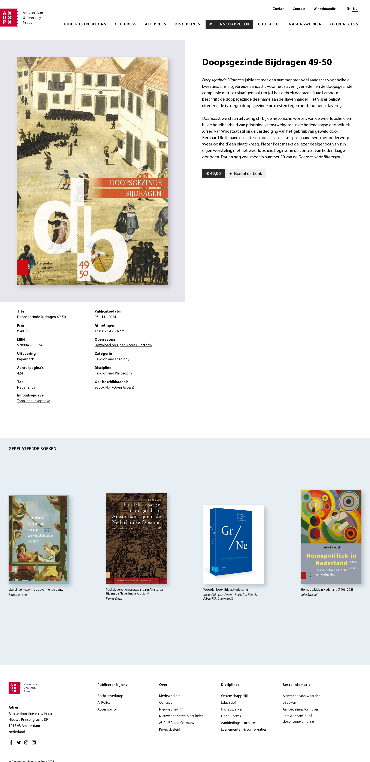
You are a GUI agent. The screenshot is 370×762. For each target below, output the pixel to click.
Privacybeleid (169, 729)
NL (355, 9)
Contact (299, 9)
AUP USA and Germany (176, 723)
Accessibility (107, 709)
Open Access (344, 24)
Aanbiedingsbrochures (238, 723)
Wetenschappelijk (229, 24)
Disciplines (187, 24)
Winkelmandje (325, 9)
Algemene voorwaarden (302, 696)
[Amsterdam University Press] (21, 18)
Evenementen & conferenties (244, 729)
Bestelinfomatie (297, 685)
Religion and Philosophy (113, 373)
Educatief (269, 24)
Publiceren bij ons (85, 24)
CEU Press (126, 24)
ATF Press (156, 24)
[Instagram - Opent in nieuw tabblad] (27, 744)
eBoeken (289, 703)
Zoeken (279, 9)
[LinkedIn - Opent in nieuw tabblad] (35, 744)
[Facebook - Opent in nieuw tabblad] (12, 744)
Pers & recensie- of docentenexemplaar (299, 719)
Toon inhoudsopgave (33, 401)
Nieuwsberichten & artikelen (181, 716)
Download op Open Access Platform (123, 345)
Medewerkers (169, 696)
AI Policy (103, 703)
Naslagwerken (305, 24)
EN (348, 9)
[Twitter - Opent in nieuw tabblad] (20, 744)
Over (163, 685)
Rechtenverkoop (110, 696)
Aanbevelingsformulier (300, 709)
